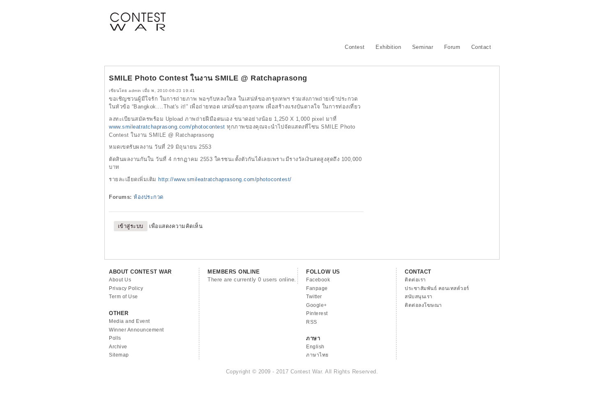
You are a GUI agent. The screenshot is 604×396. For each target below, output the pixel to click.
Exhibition (388, 47)
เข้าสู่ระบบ (130, 226)
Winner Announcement (136, 330)
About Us (120, 280)
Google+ (316, 305)
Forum (452, 47)
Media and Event (129, 321)
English (315, 347)
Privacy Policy (126, 288)
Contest (355, 47)
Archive (118, 347)
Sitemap (119, 355)
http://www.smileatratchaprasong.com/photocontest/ (225, 179)
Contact (481, 47)
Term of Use (123, 296)
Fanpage (317, 288)
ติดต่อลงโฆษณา (423, 305)
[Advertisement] (345, 18)
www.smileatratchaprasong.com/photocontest (167, 127)
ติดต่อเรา (415, 280)
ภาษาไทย (317, 355)
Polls (115, 338)
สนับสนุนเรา (419, 296)
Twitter (314, 296)
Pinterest (317, 313)
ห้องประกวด (149, 197)
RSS (311, 322)
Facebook (318, 280)
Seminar (422, 47)
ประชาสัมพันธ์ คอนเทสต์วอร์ (437, 288)
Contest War (137, 16)
